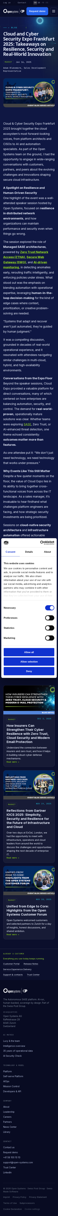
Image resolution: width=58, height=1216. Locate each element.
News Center (10, 1127)
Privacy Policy (19, 1197)
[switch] (49, 617)
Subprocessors (27, 1203)
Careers (7, 1117)
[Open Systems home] (13, 11)
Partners (7, 1122)
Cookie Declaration (12, 1209)
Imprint (6, 1197)
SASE (27, 424)
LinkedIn (7, 1172)
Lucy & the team (11, 1041)
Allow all (29, 652)
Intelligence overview (14, 1046)
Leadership (9, 1112)
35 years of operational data (18, 1051)
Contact (22, 2)
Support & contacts (13, 974)
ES (47, 2)
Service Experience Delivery (17, 969)
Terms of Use (10, 1203)
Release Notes (31, 963)
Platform (7, 1071)
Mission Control (11, 1086)
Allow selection (29, 661)
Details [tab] (29, 551)
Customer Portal (11, 963)
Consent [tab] (10, 551)
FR (43, 2)
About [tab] (47, 551)
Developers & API (12, 1091)
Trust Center (33, 974)
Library (6, 1132)
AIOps (6, 1081)
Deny (29, 671)
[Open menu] (53, 11)
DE (39, 2)
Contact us (9, 1147)
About (6, 1107)
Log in (7, 2)
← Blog (12, 27)
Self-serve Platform (13, 1076)
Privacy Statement (38, 1197)
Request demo (37, 11)
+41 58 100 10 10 (11, 1157)
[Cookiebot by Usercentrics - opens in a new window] (41, 543)
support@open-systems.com (18, 1162)
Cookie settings (32, 1209)
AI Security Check (12, 1056)
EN (35, 2)
